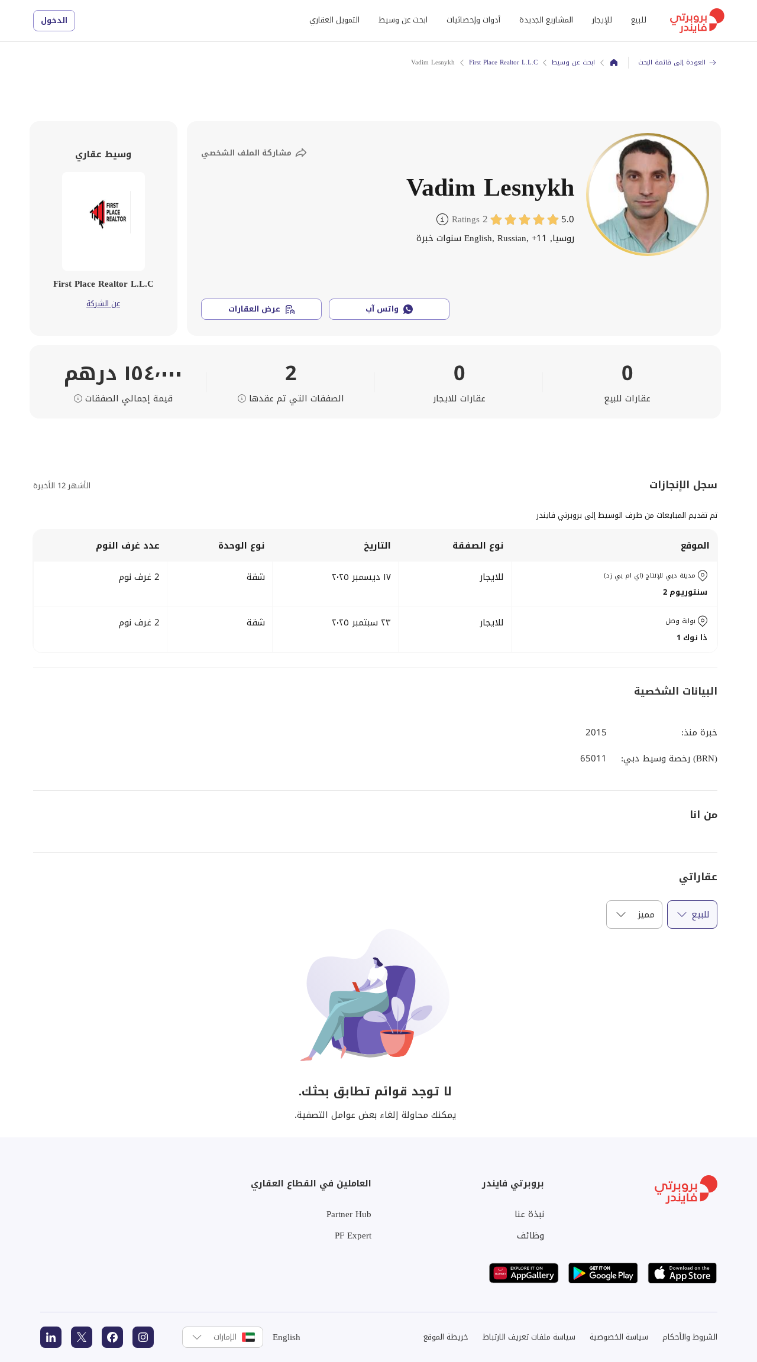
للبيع (638, 19)
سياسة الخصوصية (619, 1336)
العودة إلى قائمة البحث (672, 62)
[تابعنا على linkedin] (51, 1337)
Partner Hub (348, 1214)
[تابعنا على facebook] (112, 1337)
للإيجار (602, 19)
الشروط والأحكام (689, 1336)
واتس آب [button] (382, 308)
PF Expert (353, 1235)
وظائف (530, 1235)
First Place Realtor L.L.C (503, 62)
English (286, 1337)
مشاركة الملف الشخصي (246, 152)
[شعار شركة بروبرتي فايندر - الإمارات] (697, 20)
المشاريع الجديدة (546, 19)
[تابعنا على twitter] (81, 1337)
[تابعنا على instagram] (143, 1337)
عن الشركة (103, 304)
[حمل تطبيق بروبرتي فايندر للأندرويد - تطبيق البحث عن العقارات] (603, 1273)
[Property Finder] (614, 62)
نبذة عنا (529, 1214)
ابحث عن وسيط (403, 19)
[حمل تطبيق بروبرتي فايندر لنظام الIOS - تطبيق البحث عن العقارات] (682, 1273)
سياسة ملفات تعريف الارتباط (529, 1336)
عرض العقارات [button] (254, 308)
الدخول (54, 20)
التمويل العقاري (334, 19)
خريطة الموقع (445, 1336)
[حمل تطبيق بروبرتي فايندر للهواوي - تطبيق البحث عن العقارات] (524, 1273)
